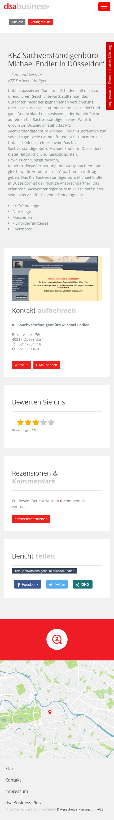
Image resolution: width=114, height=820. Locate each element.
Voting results (40, 22)
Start (10, 769)
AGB (100, 809)
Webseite (21, 365)
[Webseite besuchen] (57, 277)
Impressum (109, 97)
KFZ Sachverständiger (27, 80)
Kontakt (13, 780)
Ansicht (18, 22)
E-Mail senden (46, 365)
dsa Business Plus (23, 803)
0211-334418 (30, 344)
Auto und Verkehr (26, 74)
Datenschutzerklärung (109, 64)
